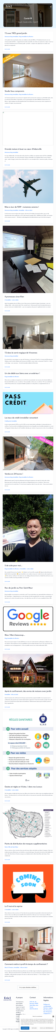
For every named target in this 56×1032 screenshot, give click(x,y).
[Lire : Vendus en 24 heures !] (28, 453)
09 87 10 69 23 (34, 1009)
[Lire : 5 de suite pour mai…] (28, 528)
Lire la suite (7, 49)
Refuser (34, 1028)
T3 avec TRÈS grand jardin (16, 33)
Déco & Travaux (9, 967)
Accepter (25, 1028)
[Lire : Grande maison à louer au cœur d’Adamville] (28, 128)
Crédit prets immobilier (11, 421)
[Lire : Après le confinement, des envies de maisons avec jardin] (28, 670)
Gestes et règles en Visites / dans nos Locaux (23, 787)
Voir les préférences (46, 1028)
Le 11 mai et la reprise (13, 906)
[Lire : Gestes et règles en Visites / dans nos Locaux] (28, 747)
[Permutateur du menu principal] (51, 7)
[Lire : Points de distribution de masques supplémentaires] (28, 822)
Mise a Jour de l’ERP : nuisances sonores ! (22, 207)
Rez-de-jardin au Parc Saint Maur (19, 588)
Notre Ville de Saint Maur (11, 847)
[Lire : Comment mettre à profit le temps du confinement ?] (28, 943)
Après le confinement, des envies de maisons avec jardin (28, 691)
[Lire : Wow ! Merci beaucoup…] (28, 619)
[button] (53, 1016)
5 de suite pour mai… (13, 566)
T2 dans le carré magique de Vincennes (21, 353)
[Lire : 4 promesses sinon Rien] (28, 259)
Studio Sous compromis (14, 91)
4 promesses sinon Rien (14, 297)
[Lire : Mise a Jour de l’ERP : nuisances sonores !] (28, 186)
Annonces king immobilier (11, 36)
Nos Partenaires (48, 1011)
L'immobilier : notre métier (12, 300)
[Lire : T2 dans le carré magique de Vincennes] (28, 332)
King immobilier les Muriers (26, 36)
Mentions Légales (48, 1008)
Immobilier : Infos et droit (25, 210)
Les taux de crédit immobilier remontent (21, 418)
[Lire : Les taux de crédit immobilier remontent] (28, 403)
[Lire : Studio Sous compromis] (28, 70)
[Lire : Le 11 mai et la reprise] (28, 883)
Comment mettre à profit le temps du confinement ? (26, 964)
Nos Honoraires (48, 1010)
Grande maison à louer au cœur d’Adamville (23, 149)
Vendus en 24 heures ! (14, 474)
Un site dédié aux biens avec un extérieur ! (22, 373)
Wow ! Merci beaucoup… (15, 635)
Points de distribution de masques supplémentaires (26, 844)
